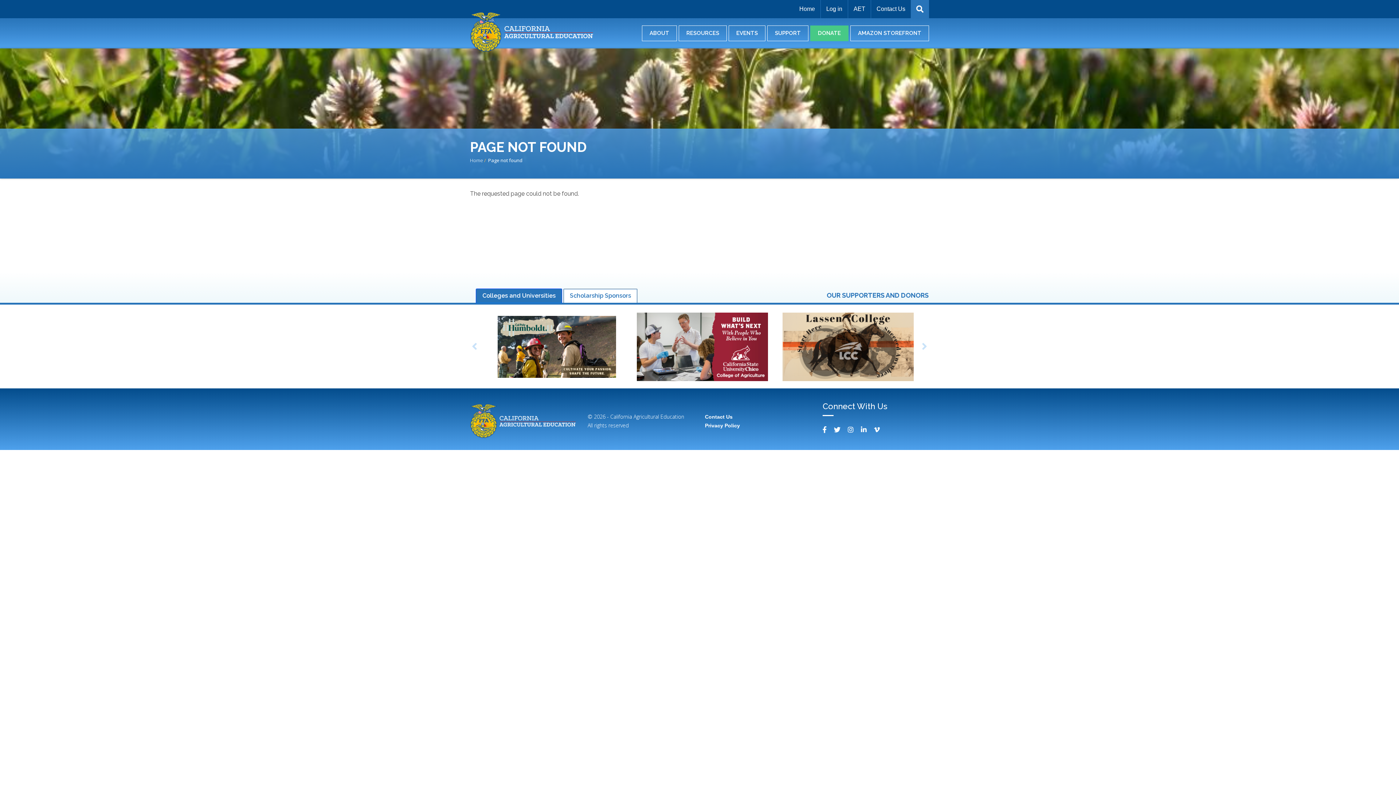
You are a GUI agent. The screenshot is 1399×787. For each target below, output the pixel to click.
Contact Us (891, 9)
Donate (829, 33)
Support (788, 33)
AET (859, 9)
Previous (474, 347)
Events (747, 33)
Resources (702, 33)
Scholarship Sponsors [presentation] (600, 295)
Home (807, 9)
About (659, 33)
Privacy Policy (722, 425)
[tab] (519, 296)
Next (924, 347)
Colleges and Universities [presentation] (519, 295)
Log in (834, 9)
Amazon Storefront (889, 33)
